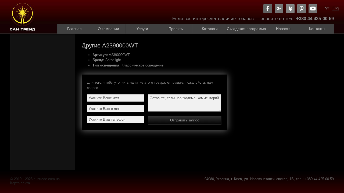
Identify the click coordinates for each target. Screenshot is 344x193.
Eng (335, 8)
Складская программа (246, 29)
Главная (74, 29)
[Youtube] (313, 8)
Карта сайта (20, 183)
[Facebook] (267, 8)
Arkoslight (113, 60)
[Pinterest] (301, 8)
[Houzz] (290, 8)
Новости (283, 29)
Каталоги (210, 29)
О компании (108, 29)
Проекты (176, 29)
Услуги (142, 29)
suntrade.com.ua (47, 179)
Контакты (317, 29)
